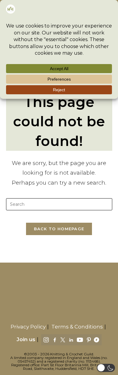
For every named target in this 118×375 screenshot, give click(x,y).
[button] (106, 368)
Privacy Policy (28, 327)
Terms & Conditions (77, 327)
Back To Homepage (59, 228)
